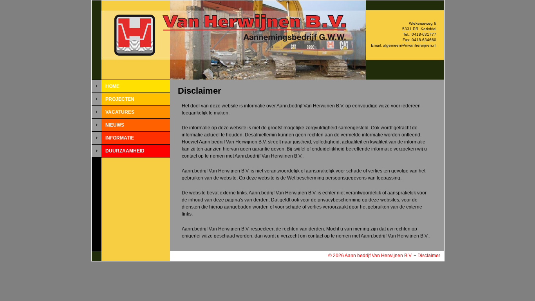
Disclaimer (429, 255)
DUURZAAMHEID (125, 151)
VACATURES (119, 112)
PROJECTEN (119, 99)
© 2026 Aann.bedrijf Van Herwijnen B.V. (370, 255)
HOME (112, 86)
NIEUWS (114, 125)
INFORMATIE (119, 138)
